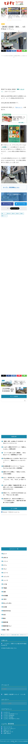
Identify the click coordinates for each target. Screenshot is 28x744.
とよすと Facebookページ (11, 714)
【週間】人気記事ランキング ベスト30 (14, 694)
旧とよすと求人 (7, 603)
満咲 (14, 213)
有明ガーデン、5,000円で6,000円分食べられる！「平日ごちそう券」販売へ (14, 493)
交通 (4, 591)
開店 (22, 213)
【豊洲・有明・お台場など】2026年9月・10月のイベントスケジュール (14, 442)
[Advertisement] (14, 72)
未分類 (5, 607)
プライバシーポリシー (10, 728)
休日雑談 (5, 595)
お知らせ (5, 557)
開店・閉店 (6, 629)
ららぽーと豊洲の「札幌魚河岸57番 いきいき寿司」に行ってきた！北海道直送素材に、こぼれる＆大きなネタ (14, 487)
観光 (4, 618)
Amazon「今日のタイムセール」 (11, 512)
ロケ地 (5, 584)
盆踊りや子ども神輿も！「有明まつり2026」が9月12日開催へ (14, 472)
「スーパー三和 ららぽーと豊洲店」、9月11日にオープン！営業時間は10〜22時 (14, 453)
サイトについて (8, 727)
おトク (5, 553)
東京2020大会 (7, 610)
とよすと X (7, 712)
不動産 (5, 588)
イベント (5, 561)
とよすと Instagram (9, 715)
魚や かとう (19, 107)
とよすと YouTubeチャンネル (11, 718)
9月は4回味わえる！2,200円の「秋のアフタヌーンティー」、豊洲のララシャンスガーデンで (15, 460)
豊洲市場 (5, 622)
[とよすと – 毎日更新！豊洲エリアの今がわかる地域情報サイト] (14, 5)
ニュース (5, 580)
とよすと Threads (8, 717)
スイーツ (5, 572)
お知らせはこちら (12, 648)
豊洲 (18, 213)
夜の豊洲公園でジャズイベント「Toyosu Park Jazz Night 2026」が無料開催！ (13, 467)
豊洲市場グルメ (7, 626)
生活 (4, 614)
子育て (5, 599)
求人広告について (8, 731)
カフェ (5, 565)
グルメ (5, 569)
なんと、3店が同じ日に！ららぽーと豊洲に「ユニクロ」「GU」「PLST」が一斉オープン (14, 479)
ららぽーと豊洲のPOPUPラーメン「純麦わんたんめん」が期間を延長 (14, 448)
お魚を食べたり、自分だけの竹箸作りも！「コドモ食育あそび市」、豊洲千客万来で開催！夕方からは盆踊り (14, 500)
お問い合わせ (7, 733)
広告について (7, 730)
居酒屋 (9, 213)
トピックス (6, 576)
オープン (4, 213)
